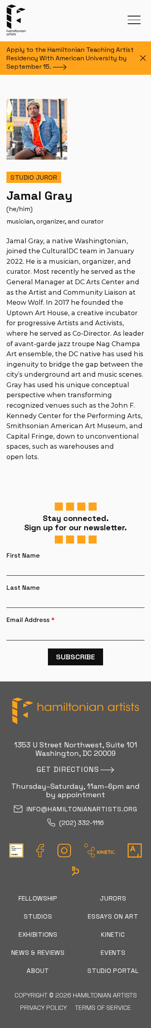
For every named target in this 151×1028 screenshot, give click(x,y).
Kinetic (113, 934)
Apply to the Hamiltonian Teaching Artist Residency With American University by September (70, 58)
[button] (134, 20)
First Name (23, 555)
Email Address (30, 620)
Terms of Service (103, 1007)
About (38, 970)
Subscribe (75, 656)
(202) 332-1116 (81, 823)
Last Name (23, 587)
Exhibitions (38, 934)
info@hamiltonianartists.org (82, 809)
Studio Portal (113, 970)
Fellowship (38, 898)
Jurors (113, 898)
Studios (38, 916)
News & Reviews (38, 952)
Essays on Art (113, 916)
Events (113, 952)
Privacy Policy (43, 1007)
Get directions (68, 769)
